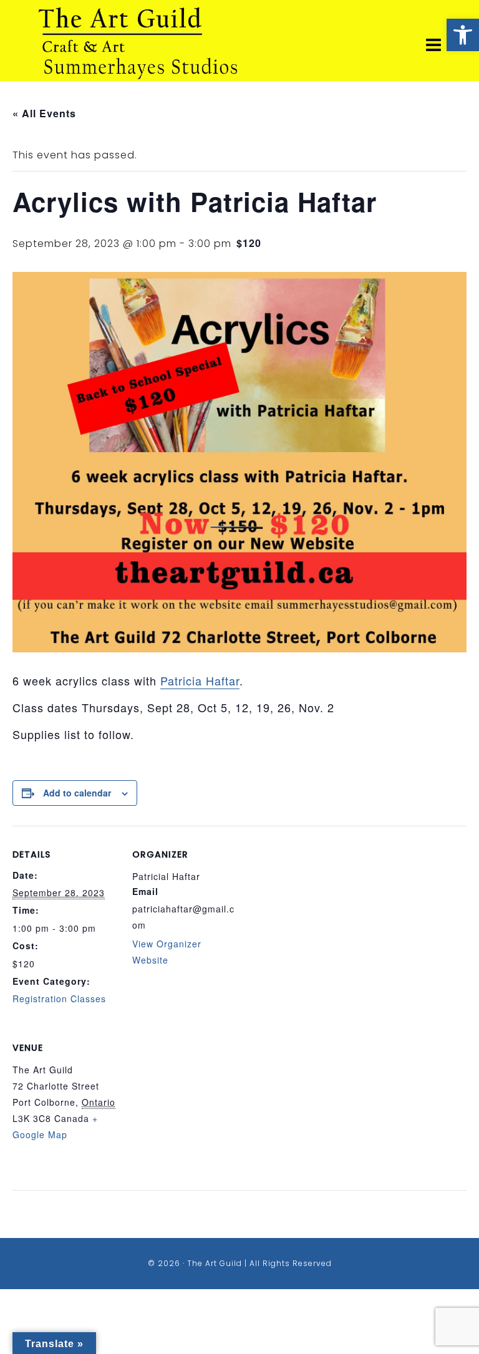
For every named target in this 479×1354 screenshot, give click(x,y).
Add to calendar (77, 792)
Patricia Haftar (200, 680)
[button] (463, 35)
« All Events (44, 113)
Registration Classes (59, 998)
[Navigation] (434, 45)
